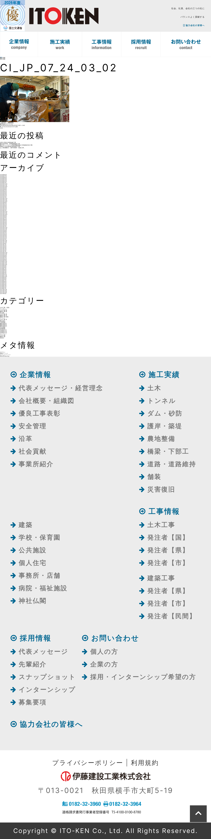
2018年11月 (3, 275)
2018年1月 (3, 288)
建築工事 (2, 336)
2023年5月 (3, 221)
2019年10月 (3, 264)
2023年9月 (3, 215)
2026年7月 (3, 176)
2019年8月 (3, 267)
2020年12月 (3, 252)
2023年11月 (3, 213)
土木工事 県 (3, 314)
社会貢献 (2, 327)
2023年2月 (3, 225)
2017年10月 (3, 292)
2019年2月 (3, 273)
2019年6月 (3, 270)
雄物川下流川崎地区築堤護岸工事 (10, 146)
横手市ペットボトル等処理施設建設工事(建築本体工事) (16, 145)
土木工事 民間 (4, 307)
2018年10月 (3, 276)
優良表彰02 (3, 325)
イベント (2, 318)
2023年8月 (3, 217)
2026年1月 (3, 182)
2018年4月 (3, 284)
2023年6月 (3, 219)
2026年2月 (3, 181)
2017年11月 (3, 291)
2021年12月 (3, 241)
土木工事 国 (3, 310)
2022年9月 (3, 230)
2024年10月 (3, 201)
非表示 (2, 338)
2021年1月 (3, 251)
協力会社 (2, 321)
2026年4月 (3, 179)
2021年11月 (3, 242)
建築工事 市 (3, 315)
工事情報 (2, 322)
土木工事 (2, 335)
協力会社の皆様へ (195, 25)
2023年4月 (3, 222)
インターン (3, 309)
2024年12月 (3, 198)
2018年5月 (3, 283)
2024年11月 (3, 200)
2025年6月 (3, 192)
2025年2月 (3, 196)
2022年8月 (3, 231)
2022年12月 (3, 227)
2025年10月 (3, 186)
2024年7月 (3, 204)
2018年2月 (3, 287)
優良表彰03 (3, 326)
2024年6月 (3, 205)
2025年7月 (3, 190)
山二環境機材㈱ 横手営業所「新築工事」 (12, 148)
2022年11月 (3, 229)
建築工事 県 (3, 311)
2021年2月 (3, 250)
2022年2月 (3, 238)
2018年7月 (3, 280)
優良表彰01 (3, 323)
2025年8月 (3, 189)
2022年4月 (3, 235)
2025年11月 (3, 185)
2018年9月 (3, 277)
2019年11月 (3, 263)
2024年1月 (3, 210)
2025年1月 (3, 197)
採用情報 (2, 328)
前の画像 (2, 57)
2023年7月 (3, 218)
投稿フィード (4, 353)
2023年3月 (3, 223)
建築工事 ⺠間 (4, 317)
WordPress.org (4, 356)
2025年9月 (3, 188)
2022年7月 (3, 233)
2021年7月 (3, 244)
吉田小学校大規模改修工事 (8, 142)
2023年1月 (3, 226)
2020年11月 (3, 254)
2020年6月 (3, 259)
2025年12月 (3, 184)
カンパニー (3, 334)
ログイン (2, 352)
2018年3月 (3, 285)
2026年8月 (3, 175)
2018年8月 (3, 279)
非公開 (2, 313)
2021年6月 (3, 246)
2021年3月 (3, 248)
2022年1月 (3, 239)
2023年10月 (3, 214)
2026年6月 (3, 177)
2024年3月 (3, 208)
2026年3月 (3, 180)
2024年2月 (3, 209)
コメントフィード (5, 355)
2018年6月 (3, 281)
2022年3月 (3, 237)
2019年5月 (3, 271)
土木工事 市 (3, 319)
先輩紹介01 (3, 330)
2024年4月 (3, 206)
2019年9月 (3, 266)
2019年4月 (3, 272)
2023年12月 (3, 211)
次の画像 (2, 59)
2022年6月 (3, 234)
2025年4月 (3, 193)
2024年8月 (3, 202)
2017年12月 (3, 289)
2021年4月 (3, 247)
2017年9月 (3, 293)
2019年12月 (3, 262)
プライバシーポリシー (87, 763)
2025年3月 (3, 194)
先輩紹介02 (3, 331)
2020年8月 (3, 256)
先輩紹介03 (3, 332)
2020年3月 (3, 260)
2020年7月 (3, 258)
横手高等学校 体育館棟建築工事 (10, 144)
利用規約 (145, 763)
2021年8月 (3, 243)
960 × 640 (21, 125)
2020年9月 (3, 255)
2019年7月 (3, 268)
